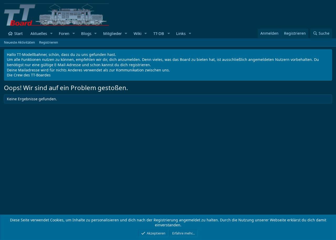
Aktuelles (38, 33)
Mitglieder (112, 33)
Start (18, 33)
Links (181, 33)
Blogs (86, 33)
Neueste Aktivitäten (19, 42)
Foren (64, 33)
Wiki (137, 33)
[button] (51, 33)
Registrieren (48, 42)
